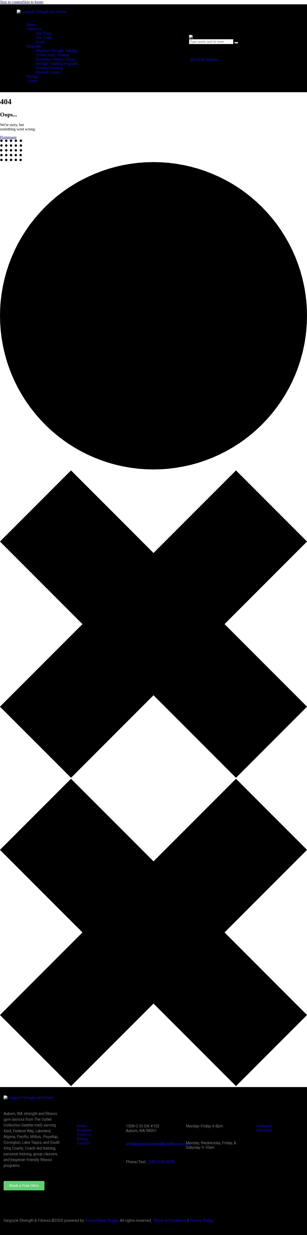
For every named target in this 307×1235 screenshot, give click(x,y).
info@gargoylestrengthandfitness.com (158, 1144)
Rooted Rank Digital (101, 1220)
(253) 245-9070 (161, 1162)
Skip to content (11, 2)
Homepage (8, 137)
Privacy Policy (201, 1220)
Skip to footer (33, 2)
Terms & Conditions (170, 1220)
